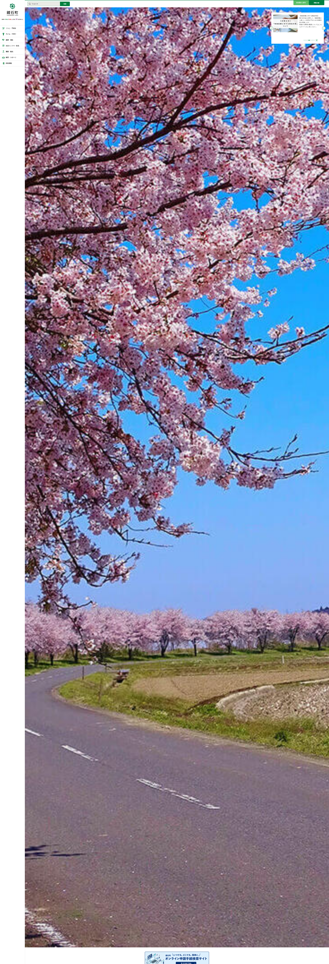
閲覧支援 (316, 3)
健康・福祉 (9, 40)
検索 (65, 4)
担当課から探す (301, 2)
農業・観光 (9, 51)
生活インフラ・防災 (12, 46)
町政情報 (9, 63)
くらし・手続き (11, 28)
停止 (317, 40)
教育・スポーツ (11, 57)
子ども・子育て (11, 34)
